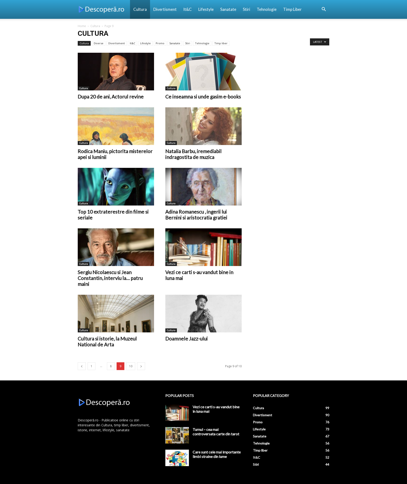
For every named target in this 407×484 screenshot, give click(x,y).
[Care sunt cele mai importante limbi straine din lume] (177, 458)
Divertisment (165, 9)
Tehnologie (267, 9)
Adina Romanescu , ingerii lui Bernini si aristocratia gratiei (196, 214)
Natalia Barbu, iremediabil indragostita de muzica (193, 154)
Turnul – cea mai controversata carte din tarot (216, 431)
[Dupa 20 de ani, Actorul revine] (116, 71)
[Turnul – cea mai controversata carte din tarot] (177, 435)
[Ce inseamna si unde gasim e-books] (203, 71)
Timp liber (292, 9)
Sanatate (228, 9)
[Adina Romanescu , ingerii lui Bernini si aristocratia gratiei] (203, 187)
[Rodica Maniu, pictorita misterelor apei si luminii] (116, 126)
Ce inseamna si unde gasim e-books (203, 96)
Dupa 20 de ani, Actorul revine (111, 96)
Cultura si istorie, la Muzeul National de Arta (107, 341)
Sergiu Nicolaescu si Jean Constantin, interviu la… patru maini (110, 278)
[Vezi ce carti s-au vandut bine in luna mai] (203, 247)
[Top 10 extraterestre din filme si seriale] (116, 187)
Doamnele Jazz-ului (186, 338)
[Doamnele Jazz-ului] (203, 313)
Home (82, 26)
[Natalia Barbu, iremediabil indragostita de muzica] (203, 126)
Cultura (140, 9)
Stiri (246, 9)
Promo (160, 43)
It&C (187, 9)
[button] (323, 10)
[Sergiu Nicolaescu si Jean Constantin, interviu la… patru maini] (116, 247)
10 (130, 366)
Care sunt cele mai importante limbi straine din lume (217, 454)
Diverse (98, 43)
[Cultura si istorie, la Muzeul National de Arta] (116, 313)
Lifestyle (206, 9)
